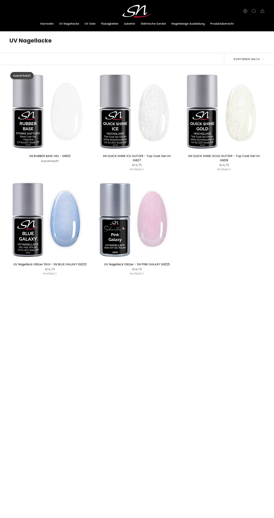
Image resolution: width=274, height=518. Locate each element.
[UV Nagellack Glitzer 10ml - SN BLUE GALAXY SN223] (49, 219)
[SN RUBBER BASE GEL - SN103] (49, 111)
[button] (90, 24)
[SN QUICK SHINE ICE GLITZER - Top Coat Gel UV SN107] (136, 111)
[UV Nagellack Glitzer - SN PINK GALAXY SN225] (136, 219)
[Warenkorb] (262, 11)
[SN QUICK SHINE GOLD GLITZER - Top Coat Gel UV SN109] (224, 111)
